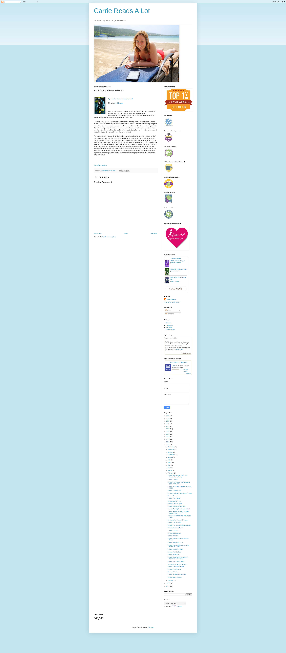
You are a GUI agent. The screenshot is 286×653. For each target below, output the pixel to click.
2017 (168, 439)
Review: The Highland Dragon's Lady (179, 509)
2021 (168, 429)
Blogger (151, 627)
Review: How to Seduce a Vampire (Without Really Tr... (178, 512)
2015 (168, 444)
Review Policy (170, 330)
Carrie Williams (171, 299)
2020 (168, 431)
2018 (168, 437)
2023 (168, 423)
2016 (168, 442)
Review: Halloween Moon (175, 549)
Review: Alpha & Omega (175, 577)
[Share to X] (124, 171)
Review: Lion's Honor (174, 498)
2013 (168, 586)
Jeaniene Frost (128, 99)
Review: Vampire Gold (174, 552)
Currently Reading (176, 258)
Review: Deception (173, 496)
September (171, 455)
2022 (168, 426)
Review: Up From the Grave (176, 561)
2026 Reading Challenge (178, 362)
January (170, 580)
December (171, 447)
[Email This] (120, 171)
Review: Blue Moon (173, 554)
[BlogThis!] (122, 171)
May (169, 465)
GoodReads (169, 325)
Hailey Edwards (175, 271)
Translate (179, 606)
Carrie (173, 365)
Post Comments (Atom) (109, 237)
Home (126, 233)
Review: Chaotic (173, 479)
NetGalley (169, 327)
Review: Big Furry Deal (175, 501)
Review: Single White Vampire (177, 574)
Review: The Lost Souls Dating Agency (179, 525)
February (171, 473)
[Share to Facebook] (126, 171)
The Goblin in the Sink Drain (178, 269)
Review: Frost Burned (174, 569)
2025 (168, 418)
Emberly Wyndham (176, 262)
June (169, 462)
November (171, 449)
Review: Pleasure (173, 535)
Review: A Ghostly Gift (174, 490)
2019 (168, 434)
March (170, 470)
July (169, 460)
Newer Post (97, 233)
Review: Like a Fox (173, 530)
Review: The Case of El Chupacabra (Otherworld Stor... (179, 482)
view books (188, 373)
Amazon (168, 323)
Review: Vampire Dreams (175, 542)
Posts (168, 310)
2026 (168, 416)
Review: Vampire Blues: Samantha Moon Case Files (178, 546)
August (170, 457)
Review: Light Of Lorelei (175, 504)
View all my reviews (100, 165)
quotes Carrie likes (171, 338)
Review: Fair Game (173, 572)
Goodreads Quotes (186, 353)
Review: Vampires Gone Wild (176, 506)
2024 (168, 421)
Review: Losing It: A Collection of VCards (180, 493)
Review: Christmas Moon (175, 528)
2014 (168, 583)
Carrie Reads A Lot (122, 11)
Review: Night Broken (174, 533)
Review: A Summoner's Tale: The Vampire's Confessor (177, 476)
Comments (170, 314)
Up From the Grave (114, 99)
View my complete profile (171, 302)
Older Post (154, 233)
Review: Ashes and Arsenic (176, 566)
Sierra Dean (179, 349)
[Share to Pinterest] (128, 171)
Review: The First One (174, 522)
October (170, 452)
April (169, 468)
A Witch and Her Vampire (177, 261)
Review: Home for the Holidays (177, 564)
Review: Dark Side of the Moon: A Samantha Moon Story (178, 558)
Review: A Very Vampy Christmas (177, 520)
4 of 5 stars (119, 103)
